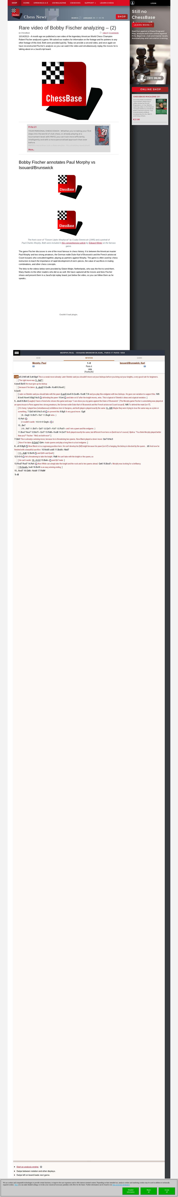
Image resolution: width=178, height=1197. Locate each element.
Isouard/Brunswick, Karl (132, 363)
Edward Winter (95, 243)
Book (38, 358)
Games (139, 358)
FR (103, 18)
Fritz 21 (32, 127)
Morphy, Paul (39, 363)
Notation (89, 358)
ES (100, 18)
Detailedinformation (130, 1191)
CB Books (75, 3)
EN (97, 18)
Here (16, 1185)
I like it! (105, 33)
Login (153, 3)
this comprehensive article (74, 243)
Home (26, 3)
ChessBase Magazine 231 (146, 96)
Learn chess (107, 3)
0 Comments (114, 33)
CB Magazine (59, 3)
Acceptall (167, 1191)
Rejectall (149, 1191)
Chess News (35, 16)
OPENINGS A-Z (41, 3)
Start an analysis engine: (28, 1166)
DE (94, 18)
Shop (14, 3)
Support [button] (89, 3)
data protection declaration (121, 1185)
